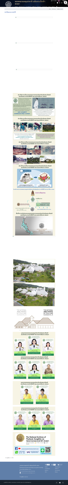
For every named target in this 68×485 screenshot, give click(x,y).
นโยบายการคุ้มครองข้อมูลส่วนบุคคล (27, 482)
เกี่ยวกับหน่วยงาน (54, 9)
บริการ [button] (49, 7)
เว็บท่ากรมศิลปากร (55, 1)
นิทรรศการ (39, 7)
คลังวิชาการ (57, 469)
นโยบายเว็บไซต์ (18, 482)
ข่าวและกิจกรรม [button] (28, 7)
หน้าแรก (50, 9)
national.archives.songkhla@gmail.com (28, 473)
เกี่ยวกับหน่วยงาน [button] (21, 7)
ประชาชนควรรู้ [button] (44, 7)
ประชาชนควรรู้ (57, 470)
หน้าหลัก (16, 7)
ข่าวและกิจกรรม (47, 469)
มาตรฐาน (22, 482)
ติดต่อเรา (53, 7)
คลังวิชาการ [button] (34, 7)
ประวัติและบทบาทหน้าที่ (60, 9)
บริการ (46, 472)
